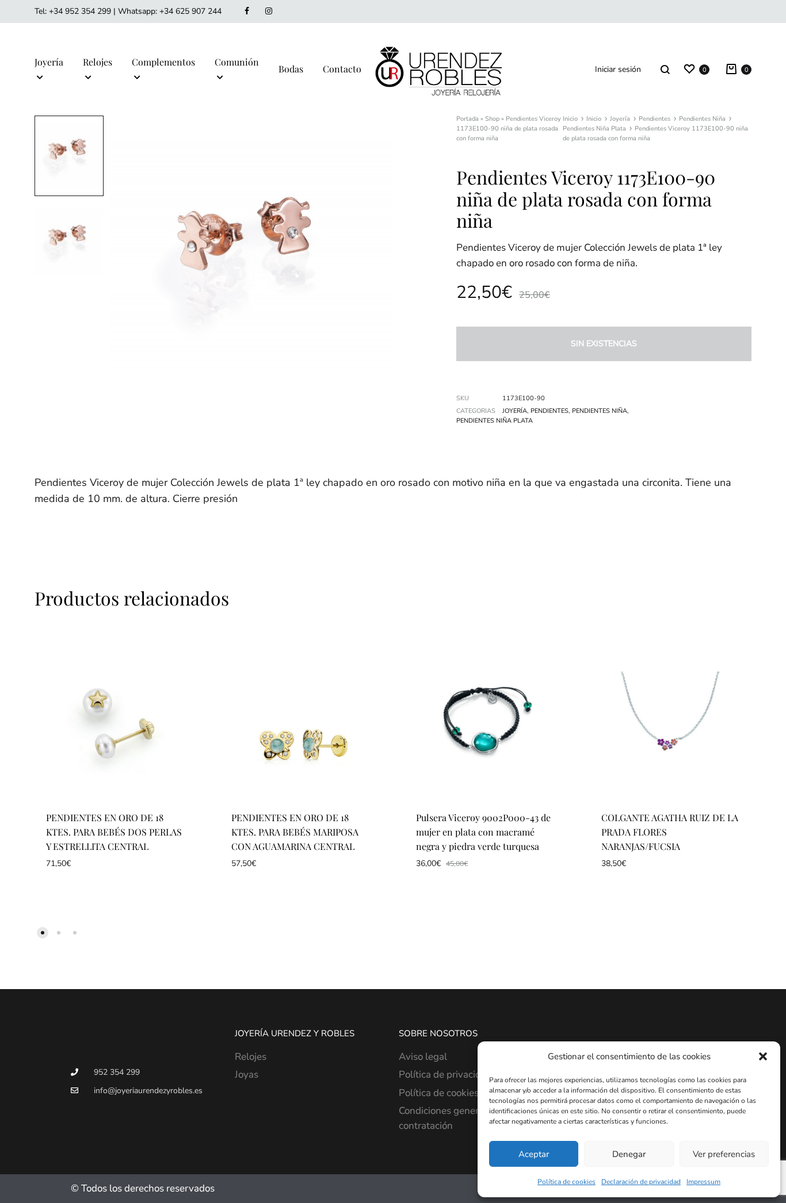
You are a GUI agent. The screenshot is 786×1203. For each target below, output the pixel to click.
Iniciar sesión (618, 69)
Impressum (703, 1181)
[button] (763, 1056)
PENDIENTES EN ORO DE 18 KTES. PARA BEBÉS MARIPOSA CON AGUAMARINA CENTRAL (294, 831)
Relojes (97, 62)
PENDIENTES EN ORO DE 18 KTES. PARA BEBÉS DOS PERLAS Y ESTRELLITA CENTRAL (114, 831)
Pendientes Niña (702, 118)
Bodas (290, 69)
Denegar (629, 1154)
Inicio (570, 118)
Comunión (237, 62)
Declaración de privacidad (641, 1181)
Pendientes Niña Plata (594, 128)
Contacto (342, 69)
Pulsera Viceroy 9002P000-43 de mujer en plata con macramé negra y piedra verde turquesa (483, 831)
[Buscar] (665, 69)
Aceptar (533, 1154)
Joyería (49, 62)
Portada (467, 118)
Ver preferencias (724, 1154)
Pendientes (654, 118)
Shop (492, 118)
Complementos (163, 62)
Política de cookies (566, 1181)
